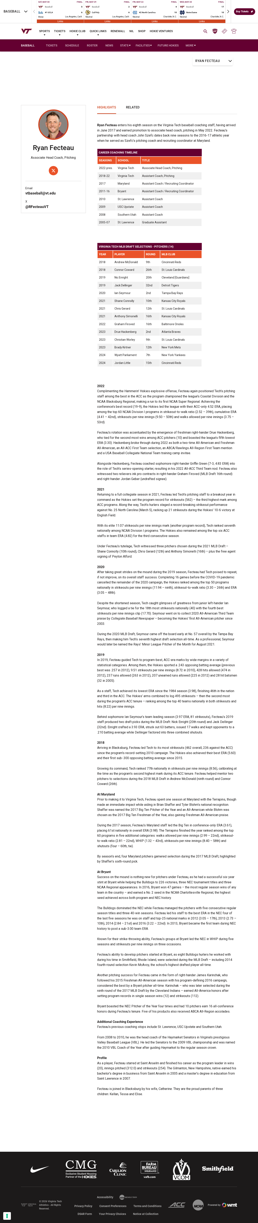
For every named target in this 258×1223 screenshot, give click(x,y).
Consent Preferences (112, 1206)
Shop (142, 31)
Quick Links (98, 31)
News (109, 45)
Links (60, 21)
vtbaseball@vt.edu (40, 193)
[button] (228, 11)
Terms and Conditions (147, 1206)
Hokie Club (77, 31)
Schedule (72, 45)
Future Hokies (168, 45)
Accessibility (105, 1197)
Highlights (106, 107)
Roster (92, 45)
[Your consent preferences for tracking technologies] (7, 1216)
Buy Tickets (242, 11)
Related (132, 107)
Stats (124, 45)
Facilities (143, 45)
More (190, 45)
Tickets (59, 31)
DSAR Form (85, 1214)
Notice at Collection (145, 1214)
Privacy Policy (83, 1206)
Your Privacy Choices (112, 1214)
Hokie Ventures (161, 31)
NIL (131, 31)
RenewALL (118, 31)
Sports (44, 31)
